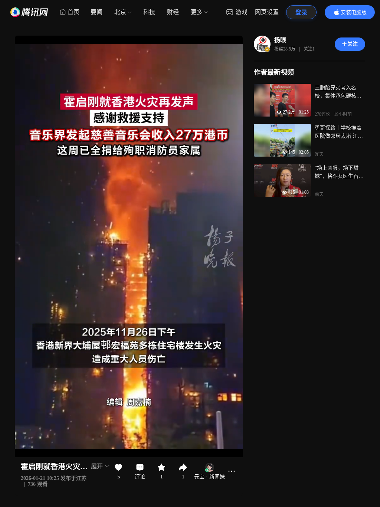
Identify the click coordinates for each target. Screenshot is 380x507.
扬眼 (280, 40)
